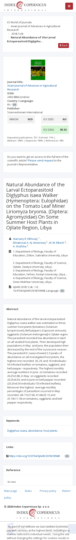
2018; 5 (17, 34)
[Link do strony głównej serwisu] (25, 6)
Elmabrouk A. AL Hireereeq (29, 242)
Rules (28, 491)
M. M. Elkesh (56, 242)
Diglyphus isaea (17, 430)
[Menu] (69, 6)
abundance (35, 430)
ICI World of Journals (19, 22)
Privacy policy (48, 491)
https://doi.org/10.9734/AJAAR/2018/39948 (34, 456)
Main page (10, 491)
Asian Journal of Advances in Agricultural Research (33, 28)
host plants (50, 430)
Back (64, 45)
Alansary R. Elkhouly (25, 239)
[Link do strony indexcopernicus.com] (38, 513)
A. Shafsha (19, 246)
